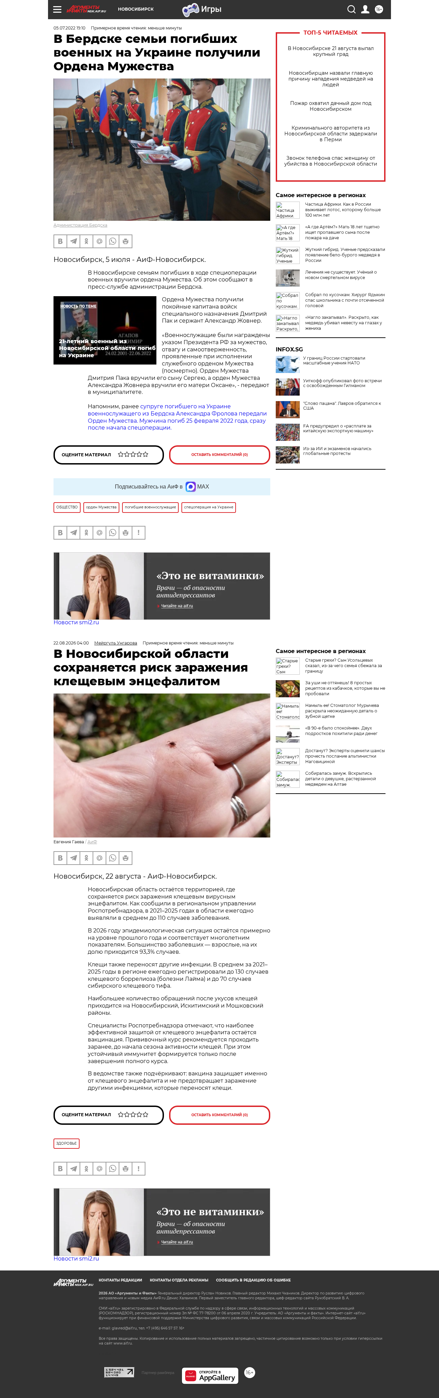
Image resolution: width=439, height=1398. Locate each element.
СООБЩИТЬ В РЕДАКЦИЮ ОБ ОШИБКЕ (253, 1280)
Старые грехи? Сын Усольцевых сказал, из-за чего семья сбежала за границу (343, 666)
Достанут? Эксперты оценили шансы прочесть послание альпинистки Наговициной (345, 756)
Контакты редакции (120, 1280)
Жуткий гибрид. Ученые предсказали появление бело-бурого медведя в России (345, 255)
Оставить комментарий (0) (219, 455)
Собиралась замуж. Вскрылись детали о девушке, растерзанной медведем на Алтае (340, 779)
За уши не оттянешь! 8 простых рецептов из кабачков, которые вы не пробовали (345, 688)
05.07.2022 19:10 (69, 28)
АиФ (92, 841)
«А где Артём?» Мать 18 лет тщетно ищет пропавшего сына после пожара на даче (342, 232)
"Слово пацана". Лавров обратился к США (342, 406)
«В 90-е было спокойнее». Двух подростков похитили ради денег (341, 730)
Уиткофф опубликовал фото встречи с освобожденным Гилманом (342, 383)
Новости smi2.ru (76, 622)
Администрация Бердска (80, 225)
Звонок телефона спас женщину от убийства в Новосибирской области (330, 161)
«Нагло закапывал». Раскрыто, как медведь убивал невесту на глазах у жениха (343, 323)
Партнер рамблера (158, 1373)
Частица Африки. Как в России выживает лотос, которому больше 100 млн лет (343, 210)
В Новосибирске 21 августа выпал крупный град (331, 51)
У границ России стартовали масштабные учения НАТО (334, 360)
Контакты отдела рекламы (179, 1280)
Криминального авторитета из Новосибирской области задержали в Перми (330, 134)
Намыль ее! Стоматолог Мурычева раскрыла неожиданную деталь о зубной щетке (342, 711)
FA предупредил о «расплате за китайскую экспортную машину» (338, 428)
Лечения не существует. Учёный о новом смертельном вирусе (341, 274)
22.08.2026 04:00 (71, 643)
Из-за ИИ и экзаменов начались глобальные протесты (337, 451)
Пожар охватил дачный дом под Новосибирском (330, 106)
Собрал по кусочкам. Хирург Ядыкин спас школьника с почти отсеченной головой (345, 300)
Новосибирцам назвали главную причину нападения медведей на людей (330, 79)
